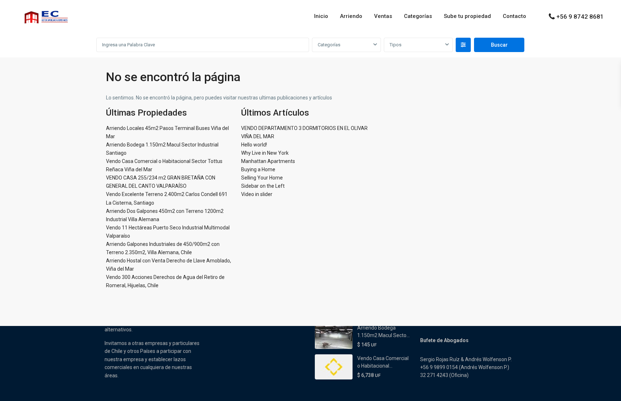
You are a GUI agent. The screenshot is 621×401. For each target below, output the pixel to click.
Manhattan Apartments (268, 161)
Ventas (383, 16)
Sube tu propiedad (467, 16)
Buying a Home (258, 169)
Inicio (321, 16)
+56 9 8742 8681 (580, 16)
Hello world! (254, 145)
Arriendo (351, 16)
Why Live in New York (265, 153)
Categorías (418, 16)
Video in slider (256, 194)
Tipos (395, 44)
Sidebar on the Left (263, 186)
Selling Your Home (262, 178)
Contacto (514, 16)
